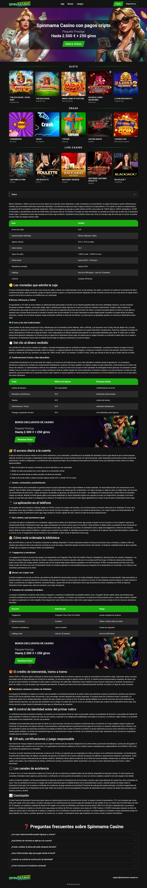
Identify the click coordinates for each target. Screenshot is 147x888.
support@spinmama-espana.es (125, 877)
